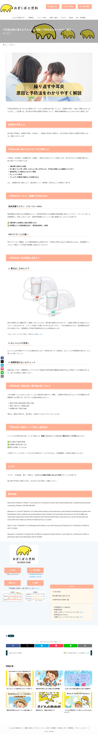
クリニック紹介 (45, 728)
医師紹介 (54, 728)
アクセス (36, 728)
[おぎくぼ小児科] (19, 8)
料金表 (60, 728)
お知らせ (8, 33)
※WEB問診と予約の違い (35, 577)
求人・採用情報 (68, 728)
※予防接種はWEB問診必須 (35, 574)
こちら (40, 334)
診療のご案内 (28, 728)
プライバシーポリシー (81, 728)
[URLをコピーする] (85, 645)
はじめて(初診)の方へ (17, 728)
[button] (13, 645)
